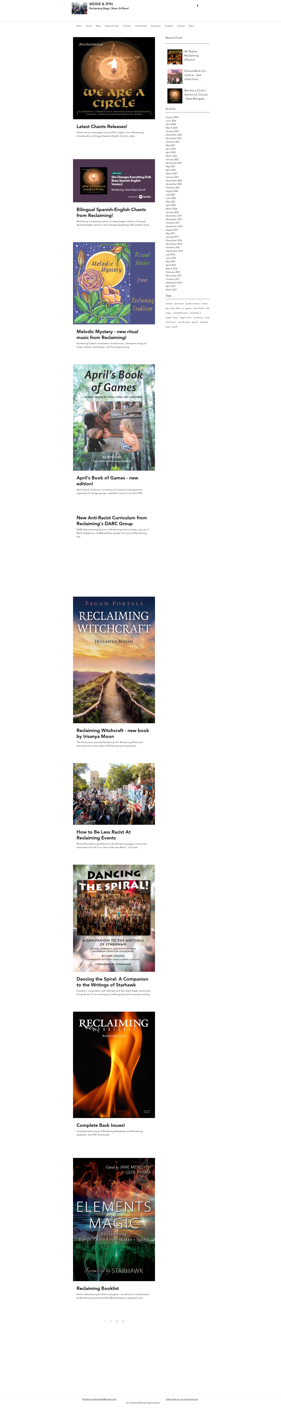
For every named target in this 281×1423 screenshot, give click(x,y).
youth (175, 326)
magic (168, 312)
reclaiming (198, 317)
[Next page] (123, 1321)
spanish (194, 322)
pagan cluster (172, 317)
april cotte (179, 303)
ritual (207, 317)
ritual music (171, 322)
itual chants (198, 308)
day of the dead (173, 308)
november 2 (195, 312)
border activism (193, 303)
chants (205, 303)
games (189, 308)
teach (168, 326)
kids (207, 308)
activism (169, 303)
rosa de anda (184, 322)
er (183, 308)
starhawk (204, 322)
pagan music (186, 317)
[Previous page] (104, 1321)
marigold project (180, 312)
